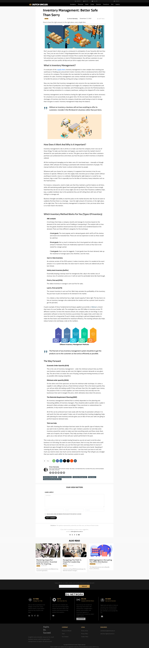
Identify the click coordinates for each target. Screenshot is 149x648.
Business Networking (65, 477)
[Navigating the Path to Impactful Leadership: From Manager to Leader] (74, 550)
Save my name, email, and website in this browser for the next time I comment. (64, 514)
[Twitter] (72, 534)
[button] (78, 1)
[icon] (102, 616)
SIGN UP (84, 586)
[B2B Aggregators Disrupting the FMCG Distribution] (101, 550)
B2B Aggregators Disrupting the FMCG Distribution (101, 561)
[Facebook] (57, 460)
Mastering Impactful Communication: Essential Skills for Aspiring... (46, 562)
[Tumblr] (75, 460)
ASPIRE (46, 18)
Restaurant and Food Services (52, 479)
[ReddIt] (71, 460)
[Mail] (58, 473)
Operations (92, 477)
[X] (64, 460)
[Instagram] (53, 473)
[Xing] (64, 473)
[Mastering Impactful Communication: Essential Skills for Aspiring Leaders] (48, 550)
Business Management (50, 477)
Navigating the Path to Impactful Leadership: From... (72, 562)
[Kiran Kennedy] (46, 469)
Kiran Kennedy (73, 18)
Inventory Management (80, 477)
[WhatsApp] (53, 460)
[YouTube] (79, 534)
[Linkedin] (61, 460)
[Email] (68, 460)
